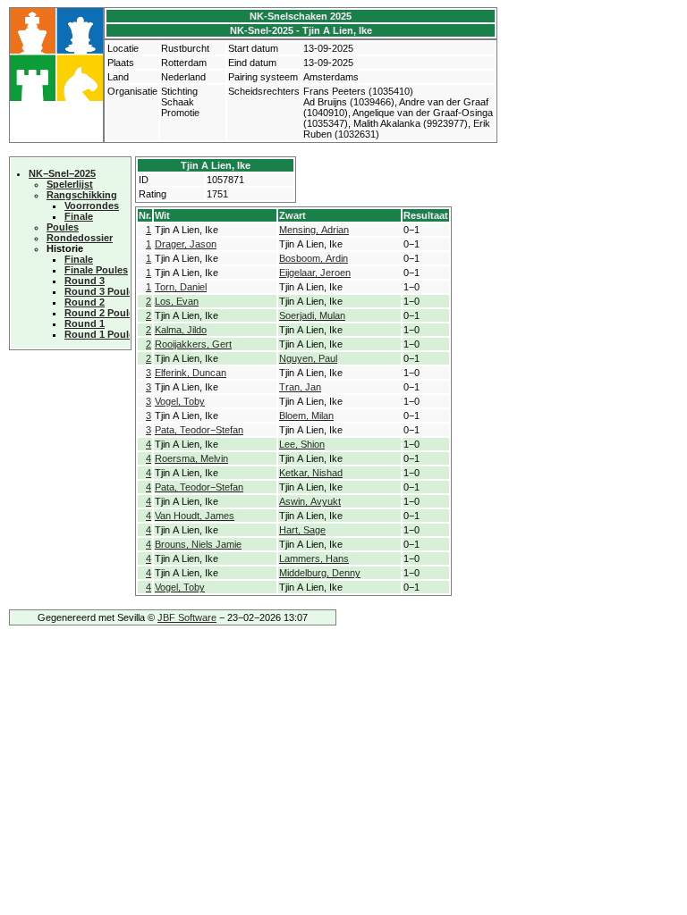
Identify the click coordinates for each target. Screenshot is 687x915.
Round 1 (84, 323)
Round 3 (84, 280)
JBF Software (186, 617)
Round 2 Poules (102, 312)
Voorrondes (91, 205)
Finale (78, 216)
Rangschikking (82, 194)
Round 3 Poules (102, 291)
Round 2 (84, 302)
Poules (63, 227)
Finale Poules (96, 269)
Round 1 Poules (102, 334)
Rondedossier (80, 237)
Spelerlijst (70, 184)
